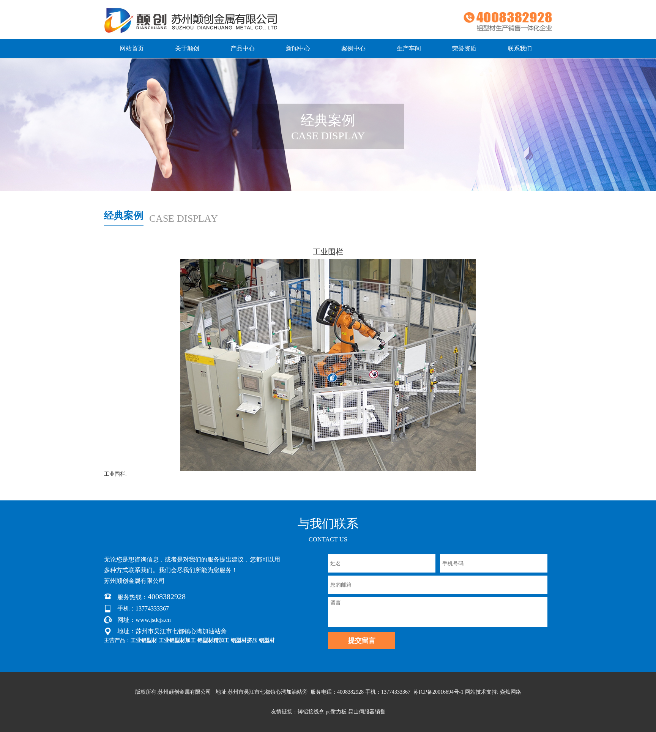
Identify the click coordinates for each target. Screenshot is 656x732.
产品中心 (242, 48)
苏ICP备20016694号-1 (438, 692)
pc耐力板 (336, 712)
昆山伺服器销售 (366, 712)
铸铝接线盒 (311, 712)
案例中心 (353, 48)
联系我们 (520, 48)
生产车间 (409, 48)
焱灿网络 (510, 692)
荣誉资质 (464, 48)
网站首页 (132, 48)
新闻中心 (298, 48)
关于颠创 (187, 48)
